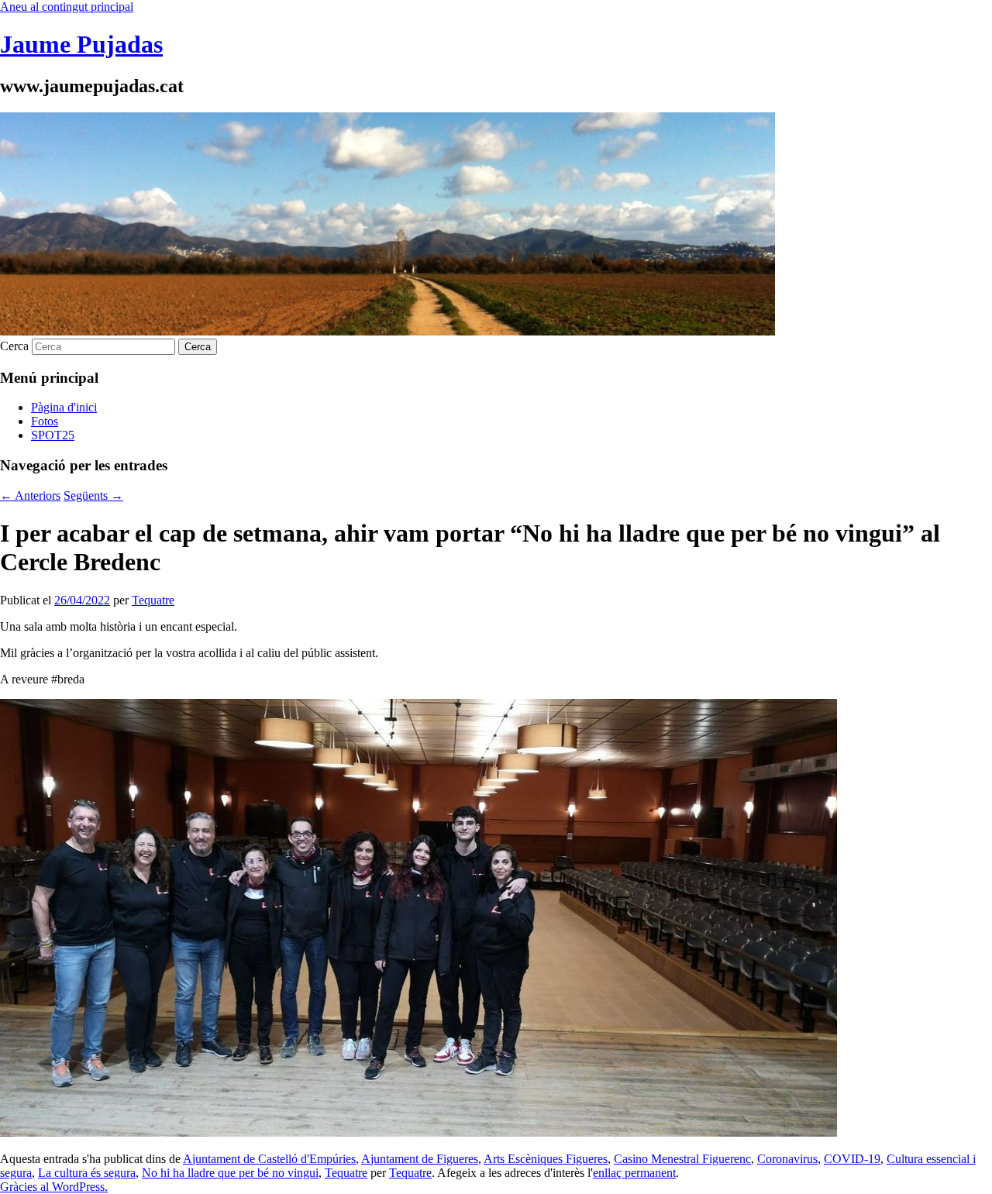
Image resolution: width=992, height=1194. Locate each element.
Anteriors (30, 495)
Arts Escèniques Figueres (546, 1158)
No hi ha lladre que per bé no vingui (230, 1172)
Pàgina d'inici (64, 407)
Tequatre (153, 600)
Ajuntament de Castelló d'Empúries (269, 1158)
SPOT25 (52, 435)
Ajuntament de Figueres (419, 1158)
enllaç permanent (634, 1172)
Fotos (44, 421)
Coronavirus (787, 1158)
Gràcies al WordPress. (54, 1186)
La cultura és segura (87, 1172)
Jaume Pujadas (81, 44)
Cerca (14, 346)
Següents (93, 495)
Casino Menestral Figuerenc (682, 1158)
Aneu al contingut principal (66, 6)
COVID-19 (852, 1158)
